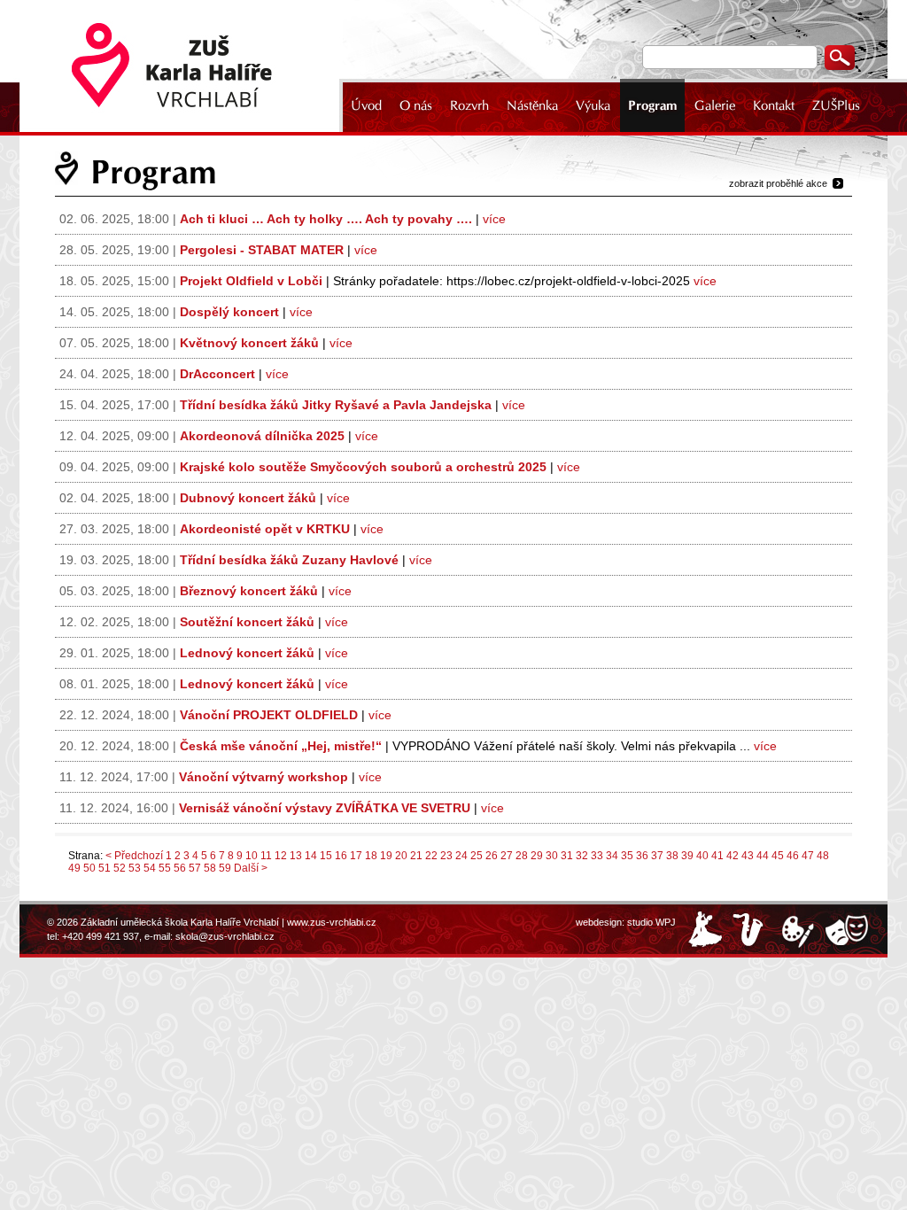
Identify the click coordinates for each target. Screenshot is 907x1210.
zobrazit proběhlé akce (778, 183)
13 (296, 855)
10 (251, 855)
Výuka (593, 105)
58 (210, 868)
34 (612, 855)
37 (657, 855)
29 (537, 855)
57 (195, 868)
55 (165, 868)
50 (89, 868)
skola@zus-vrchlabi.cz (225, 936)
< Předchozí (134, 855)
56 (180, 868)
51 (104, 868)
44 (762, 855)
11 (266, 855)
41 (717, 855)
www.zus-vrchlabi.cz (331, 922)
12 (281, 855)
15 (326, 855)
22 (431, 855)
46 (793, 855)
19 (386, 855)
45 (777, 855)
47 (808, 855)
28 (522, 855)
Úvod (366, 105)
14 (311, 855)
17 (356, 855)
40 (702, 855)
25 (476, 855)
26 (491, 855)
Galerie (714, 105)
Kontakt (774, 105)
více (494, 219)
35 (627, 855)
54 (149, 868)
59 (225, 868)
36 (642, 855)
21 (416, 855)
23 (446, 855)
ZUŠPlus (836, 105)
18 (371, 855)
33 (597, 855)
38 (672, 855)
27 (506, 855)
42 (732, 855)
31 (567, 855)
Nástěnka (532, 105)
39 (687, 855)
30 (552, 855)
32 (582, 855)
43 (747, 855)
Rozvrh (469, 105)
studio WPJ (651, 922)
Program (652, 105)
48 (823, 855)
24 (461, 855)
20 (401, 855)
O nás (415, 105)
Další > (250, 868)
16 (341, 855)
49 (74, 868)
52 (119, 868)
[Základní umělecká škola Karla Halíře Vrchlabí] (183, 66)
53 (134, 868)
